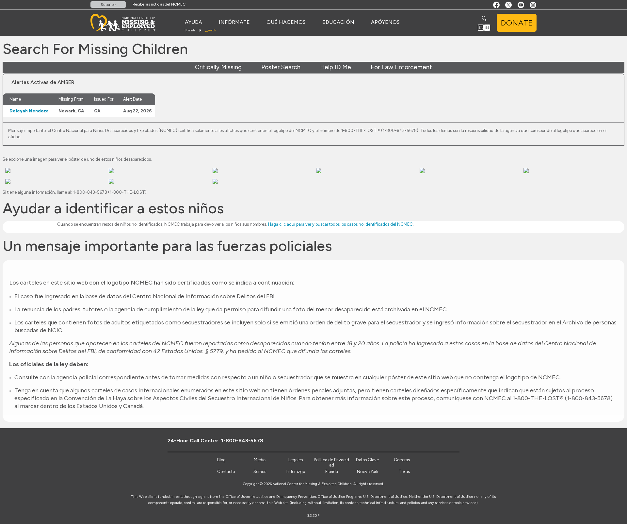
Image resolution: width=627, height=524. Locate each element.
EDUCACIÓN (338, 22)
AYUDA (193, 22)
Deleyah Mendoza (29, 110)
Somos (259, 471)
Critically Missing (218, 67)
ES (487, 27)
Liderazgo (295, 471)
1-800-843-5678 (242, 440)
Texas (404, 471)
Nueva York (367, 471)
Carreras (402, 459)
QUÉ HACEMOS (286, 22)
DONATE (517, 22)
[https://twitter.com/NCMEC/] (441, 440)
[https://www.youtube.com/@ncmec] (451, 440)
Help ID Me (335, 67)
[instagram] (462, 440)
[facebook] (430, 440)
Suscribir (108, 4)
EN (481, 27)
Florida (331, 471)
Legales (295, 459)
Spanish (190, 30)
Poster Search (280, 67)
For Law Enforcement (401, 67)
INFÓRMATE (234, 22)
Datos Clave (367, 459)
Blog (221, 459)
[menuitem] (193, 22)
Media (259, 459)
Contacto (226, 471)
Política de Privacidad (331, 462)
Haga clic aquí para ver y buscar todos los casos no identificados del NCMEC (340, 224)
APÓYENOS (385, 22)
